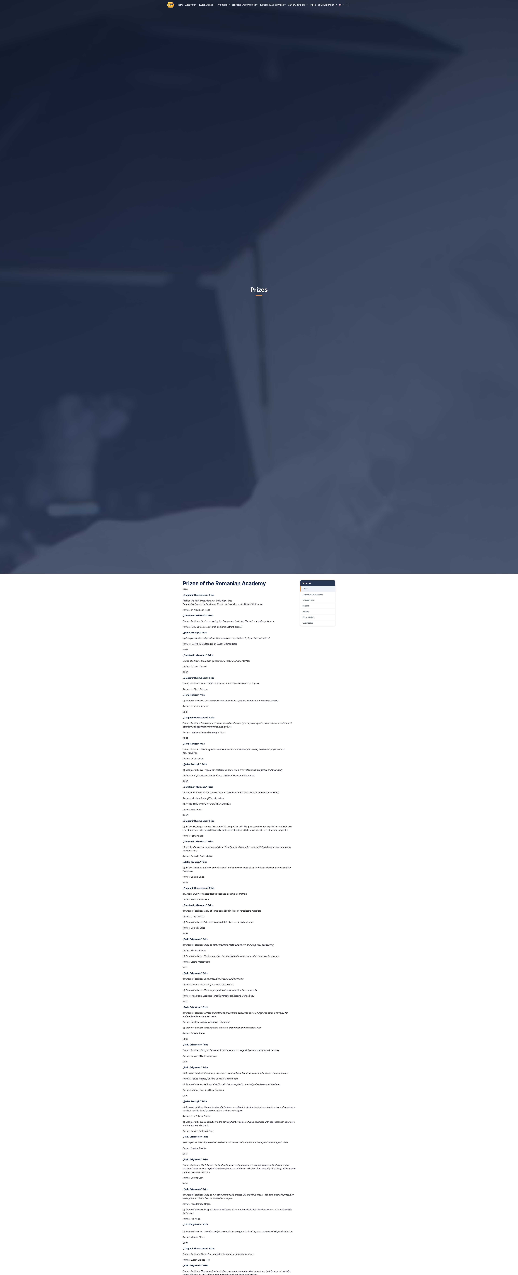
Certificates (308, 623)
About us (306, 583)
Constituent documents (313, 594)
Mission (306, 606)
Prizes (306, 589)
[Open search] (348, 5)
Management (308, 600)
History (306, 611)
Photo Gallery (308, 617)
